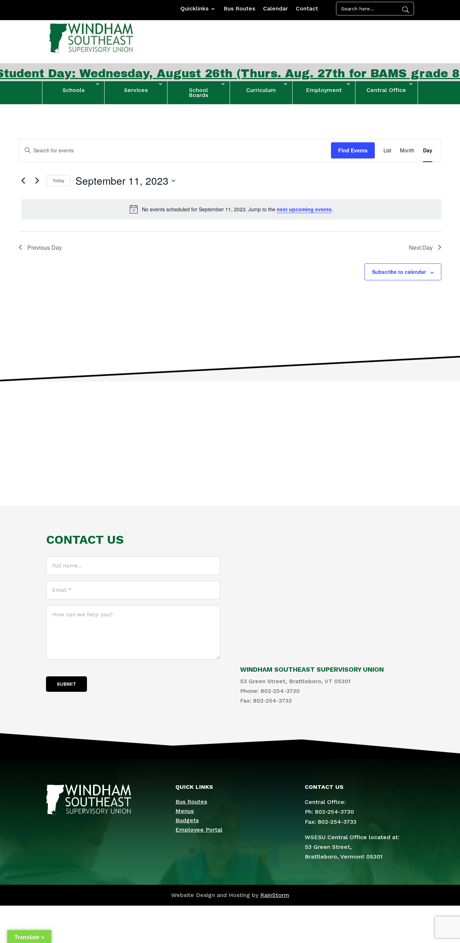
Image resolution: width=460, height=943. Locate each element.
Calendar (275, 9)
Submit (66, 684)
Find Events (353, 150)
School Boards (198, 92)
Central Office (386, 90)
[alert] (231, 209)
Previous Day (44, 247)
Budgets (187, 820)
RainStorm (274, 895)
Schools (73, 90)
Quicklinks (194, 9)
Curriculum (261, 90)
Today (58, 180)
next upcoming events (304, 209)
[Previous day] (23, 180)
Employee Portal (198, 829)
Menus (184, 811)
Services (136, 90)
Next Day (421, 247)
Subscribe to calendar (399, 271)
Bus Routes (239, 9)
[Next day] (37, 180)
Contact (307, 9)
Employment (324, 90)
